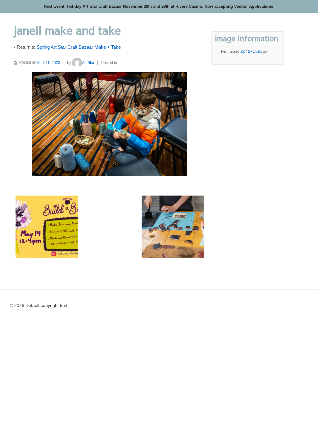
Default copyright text (45, 305)
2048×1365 (251, 51)
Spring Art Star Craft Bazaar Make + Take (79, 47)
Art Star (88, 63)
